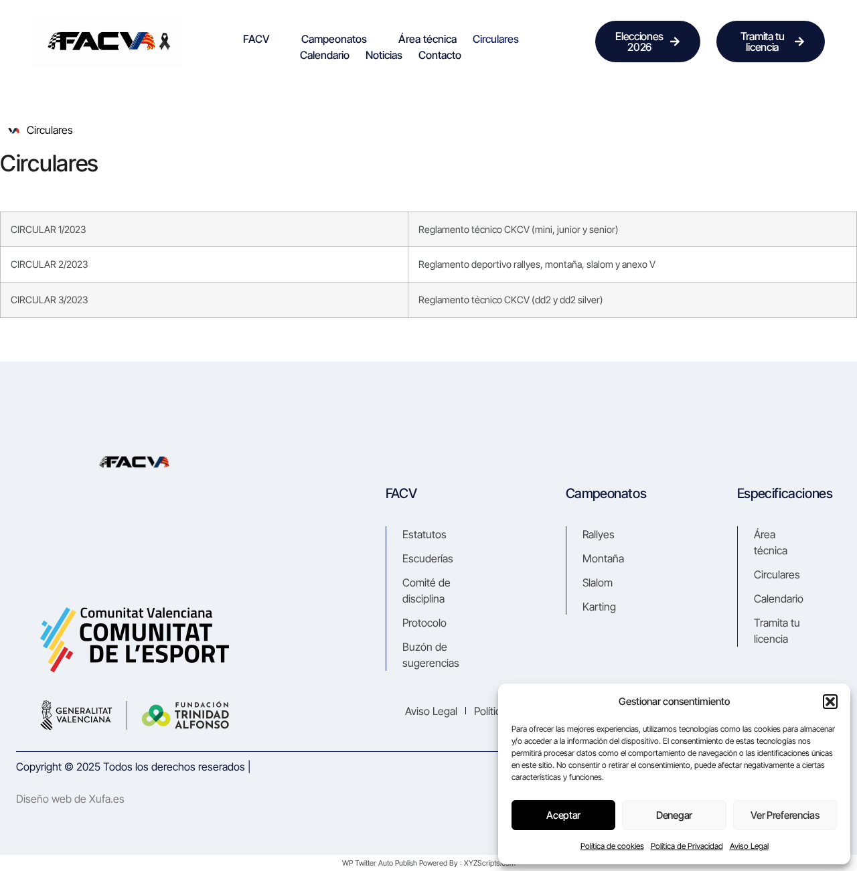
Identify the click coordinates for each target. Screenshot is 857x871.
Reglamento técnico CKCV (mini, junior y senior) (518, 229)
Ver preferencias (785, 815)
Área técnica (427, 39)
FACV (256, 39)
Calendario (324, 55)
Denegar (674, 815)
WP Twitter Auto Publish (379, 863)
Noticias (384, 55)
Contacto (439, 55)
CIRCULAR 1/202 (45, 229)
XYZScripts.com (490, 863)
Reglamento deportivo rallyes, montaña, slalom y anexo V (536, 264)
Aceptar (563, 815)
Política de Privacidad (687, 846)
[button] (830, 701)
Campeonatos (334, 39)
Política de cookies (612, 846)
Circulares (496, 39)
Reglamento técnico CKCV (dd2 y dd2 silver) (510, 299)
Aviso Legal (749, 846)
